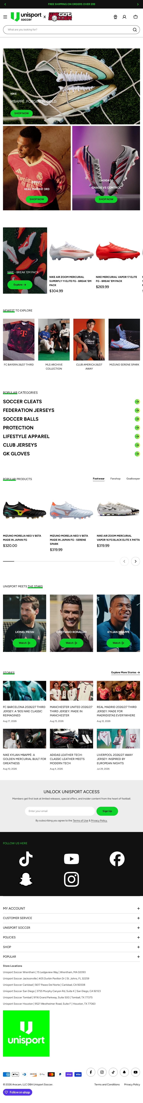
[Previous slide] (124, 561)
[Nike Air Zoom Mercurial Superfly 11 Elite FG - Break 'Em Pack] (71, 249)
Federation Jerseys (28, 410)
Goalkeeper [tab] (133, 478)
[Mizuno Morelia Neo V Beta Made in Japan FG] (24, 508)
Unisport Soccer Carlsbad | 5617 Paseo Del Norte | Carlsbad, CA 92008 (44, 984)
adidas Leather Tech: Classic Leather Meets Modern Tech (67, 759)
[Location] (115, 17)
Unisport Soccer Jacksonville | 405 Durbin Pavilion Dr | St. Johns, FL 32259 (46, 978)
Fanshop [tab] (115, 478)
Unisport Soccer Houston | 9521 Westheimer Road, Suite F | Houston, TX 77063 (49, 1003)
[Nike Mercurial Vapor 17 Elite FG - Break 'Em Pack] (118, 249)
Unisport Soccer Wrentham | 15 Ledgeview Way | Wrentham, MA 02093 (44, 972)
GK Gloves (16, 454)
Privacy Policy (132, 1084)
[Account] (124, 17)
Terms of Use (80, 820)
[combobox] (71, 29)
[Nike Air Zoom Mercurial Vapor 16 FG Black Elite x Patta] (118, 508)
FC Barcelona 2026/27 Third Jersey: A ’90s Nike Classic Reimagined (24, 711)
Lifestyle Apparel (26, 436)
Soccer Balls (21, 419)
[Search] (135, 29)
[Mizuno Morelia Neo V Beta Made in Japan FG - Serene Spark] (71, 508)
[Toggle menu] (5, 17)
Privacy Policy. (99, 820)
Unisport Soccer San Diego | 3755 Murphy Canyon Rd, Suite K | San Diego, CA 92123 (52, 991)
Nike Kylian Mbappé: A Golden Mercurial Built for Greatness (24, 759)
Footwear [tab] (98, 478)
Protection (18, 428)
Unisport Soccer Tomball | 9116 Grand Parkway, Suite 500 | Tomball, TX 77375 (48, 997)
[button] (5, 4)
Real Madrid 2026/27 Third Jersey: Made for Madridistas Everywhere (117, 711)
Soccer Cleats (22, 401)
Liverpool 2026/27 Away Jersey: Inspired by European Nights (115, 759)
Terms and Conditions (107, 1084)
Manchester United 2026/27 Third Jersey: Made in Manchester (71, 711)
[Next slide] (135, 561)
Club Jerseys (20, 445)
